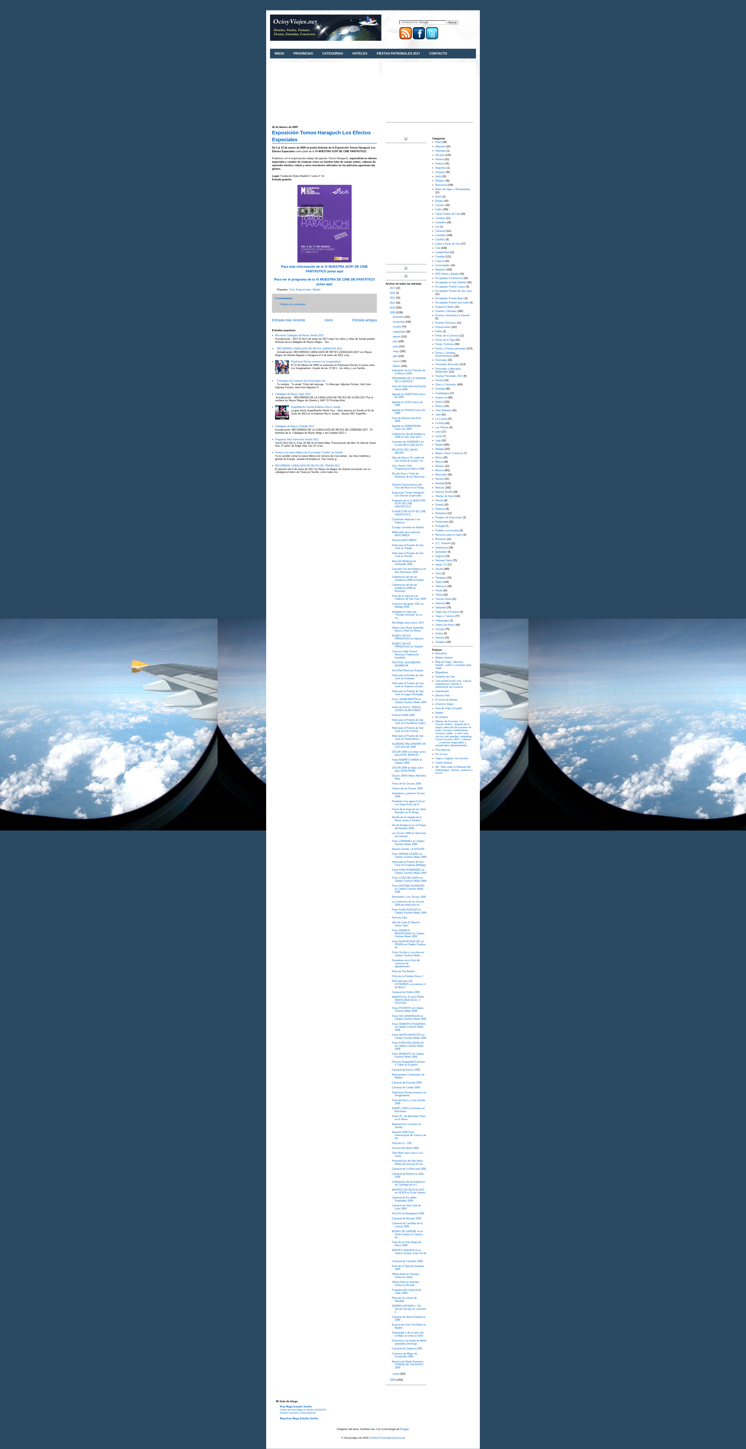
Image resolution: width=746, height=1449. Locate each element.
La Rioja (439, 423)
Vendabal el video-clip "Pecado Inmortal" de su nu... (407, 614)
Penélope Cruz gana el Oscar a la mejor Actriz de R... (408, 803)
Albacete (440, 146)
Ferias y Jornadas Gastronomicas (445, 354)
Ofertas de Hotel (444, 496)
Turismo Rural (443, 599)
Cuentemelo (442, 691)
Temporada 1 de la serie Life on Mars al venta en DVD (408, 1334)
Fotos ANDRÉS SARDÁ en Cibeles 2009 (407, 761)
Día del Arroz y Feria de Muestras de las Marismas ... (408, 476)
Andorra (439, 163)
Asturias (440, 172)
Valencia (440, 603)
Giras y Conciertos (445, 384)
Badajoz (439, 180)
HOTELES (359, 53)
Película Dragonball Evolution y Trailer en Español (408, 1063)
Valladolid (440, 607)
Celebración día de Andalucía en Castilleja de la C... (408, 1183)
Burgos (439, 200)
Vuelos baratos (443, 762)
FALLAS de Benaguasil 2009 (408, 1213)
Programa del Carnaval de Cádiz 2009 (406, 1291)
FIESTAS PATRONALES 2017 (398, 53)
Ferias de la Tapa (445, 339)
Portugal (440, 526)
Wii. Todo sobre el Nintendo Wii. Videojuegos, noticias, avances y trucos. (454, 769)
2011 (393, 302)
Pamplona (441, 513)
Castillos (440, 239)
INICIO (279, 53)
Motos (438, 457)
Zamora (439, 637)
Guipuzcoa (441, 397)
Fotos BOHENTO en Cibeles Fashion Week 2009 (408, 1055)
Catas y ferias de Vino (447, 243)
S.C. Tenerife (442, 543)
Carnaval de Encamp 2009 (407, 1082)
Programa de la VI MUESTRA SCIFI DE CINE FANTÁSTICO (408, 503)
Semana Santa (443, 560)
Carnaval (440, 230)
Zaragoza (440, 641)
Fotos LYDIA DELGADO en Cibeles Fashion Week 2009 (409, 879)
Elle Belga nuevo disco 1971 (408, 622)
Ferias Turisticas (444, 344)
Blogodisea (441, 672)
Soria (438, 573)
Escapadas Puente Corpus (450, 286)
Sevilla (439, 568)
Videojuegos (442, 620)
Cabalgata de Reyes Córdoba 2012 (294, 426)
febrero (397, 366)
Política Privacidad (380, 1437)
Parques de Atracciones (448, 517)
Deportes (440, 269)
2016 (393, 292)
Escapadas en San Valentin (450, 282)
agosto (397, 336)
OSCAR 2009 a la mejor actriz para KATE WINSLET (409, 753)
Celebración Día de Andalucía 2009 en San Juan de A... (408, 436)
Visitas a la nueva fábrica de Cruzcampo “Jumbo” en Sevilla (308, 452)
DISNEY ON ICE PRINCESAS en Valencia (407, 637)
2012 (393, 297)
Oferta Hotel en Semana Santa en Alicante (405, 1283)
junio (396, 346)
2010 (393, 307)
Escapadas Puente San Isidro (452, 302)
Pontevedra (441, 521)
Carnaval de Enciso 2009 (406, 1069)
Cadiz (438, 209)
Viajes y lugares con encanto (451, 758)
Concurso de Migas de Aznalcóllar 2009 (404, 1355)
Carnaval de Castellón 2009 (407, 1261)
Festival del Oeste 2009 (405, 1148)
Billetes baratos (444, 657)
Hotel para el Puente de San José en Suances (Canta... (408, 685)
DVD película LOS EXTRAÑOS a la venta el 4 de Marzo (408, 984)
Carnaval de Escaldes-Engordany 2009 (404, 1199)
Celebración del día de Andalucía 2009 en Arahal (408, 578)
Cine (291, 289)
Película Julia (399, 917)
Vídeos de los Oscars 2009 (407, 788)
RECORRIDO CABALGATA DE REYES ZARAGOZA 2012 (309, 348)
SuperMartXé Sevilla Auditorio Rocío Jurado (315, 407)
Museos (439, 466)
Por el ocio (441, 754)
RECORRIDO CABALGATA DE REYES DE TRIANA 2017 (307, 465)
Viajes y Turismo (444, 616)
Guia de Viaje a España (448, 708)
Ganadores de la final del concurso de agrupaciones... (406, 963)
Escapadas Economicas (449, 278)
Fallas (438, 331)
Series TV (441, 564)
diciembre (398, 316)
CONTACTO (438, 53)
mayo (396, 351)
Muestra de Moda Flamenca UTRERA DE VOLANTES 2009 (408, 1364)
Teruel (438, 590)
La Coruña (441, 418)
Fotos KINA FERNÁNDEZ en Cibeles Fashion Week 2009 (409, 871)
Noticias (439, 487)
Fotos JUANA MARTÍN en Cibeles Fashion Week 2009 (409, 701)
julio (395, 341)
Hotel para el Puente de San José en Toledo (408, 547)
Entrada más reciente (288, 320)
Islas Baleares (443, 410)
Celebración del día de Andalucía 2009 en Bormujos (404, 587)
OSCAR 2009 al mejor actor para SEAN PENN (407, 769)
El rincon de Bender (446, 699)
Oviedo (439, 504)
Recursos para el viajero (449, 534)
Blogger (404, 1429)
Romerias (440, 539)
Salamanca (441, 547)
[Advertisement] (304, 91)
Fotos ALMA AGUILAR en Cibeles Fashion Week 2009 (409, 911)
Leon (438, 431)
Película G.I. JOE (402, 1143)
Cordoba (440, 256)
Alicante (439, 155)
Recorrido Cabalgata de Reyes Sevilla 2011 (299, 335)
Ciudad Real (442, 252)
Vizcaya (439, 629)
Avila (438, 176)
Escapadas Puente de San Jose (453, 290)
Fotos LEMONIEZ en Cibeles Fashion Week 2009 (408, 843)
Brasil (438, 196)
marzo (397, 361)
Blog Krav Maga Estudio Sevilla (299, 1418)
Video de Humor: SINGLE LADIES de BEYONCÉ (406, 709)
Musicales (441, 474)
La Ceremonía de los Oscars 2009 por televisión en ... (408, 903)
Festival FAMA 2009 (403, 715)
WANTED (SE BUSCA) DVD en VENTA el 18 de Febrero (408, 1191)
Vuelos (439, 633)
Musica (439, 470)
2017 (393, 288)
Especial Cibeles (444, 306)
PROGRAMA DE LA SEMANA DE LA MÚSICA (409, 380)
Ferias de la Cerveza (447, 335)
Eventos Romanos (445, 322)
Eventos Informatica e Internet (452, 315)
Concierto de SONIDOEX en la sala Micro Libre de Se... (408, 443)
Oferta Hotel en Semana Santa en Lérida (405, 1276)
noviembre (399, 321)
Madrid (316, 289)
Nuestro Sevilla (443, 491)
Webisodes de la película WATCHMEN (406, 534)
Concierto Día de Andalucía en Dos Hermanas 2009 (409, 570)
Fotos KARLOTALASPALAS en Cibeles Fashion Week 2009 (408, 1045)
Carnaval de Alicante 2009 (406, 1218)
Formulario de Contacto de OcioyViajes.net (301, 380)
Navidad (439, 483)
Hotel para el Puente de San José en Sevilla (408, 555)
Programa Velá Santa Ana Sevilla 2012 (297, 439)
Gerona (439, 380)
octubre (397, 326)
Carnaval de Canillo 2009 (406, 1087)
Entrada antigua (364, 320)
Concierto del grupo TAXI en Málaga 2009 (408, 605)
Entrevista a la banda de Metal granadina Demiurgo (409, 1342)
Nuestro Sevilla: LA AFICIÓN (408, 849)
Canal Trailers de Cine (447, 213)
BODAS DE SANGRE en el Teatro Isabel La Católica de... (407, 1234)
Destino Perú (442, 695)
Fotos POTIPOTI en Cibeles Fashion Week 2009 (408, 1010)
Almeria (439, 159)
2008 (393, 1379)
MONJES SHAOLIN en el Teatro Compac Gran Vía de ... (409, 1253)
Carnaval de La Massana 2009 (409, 1168)
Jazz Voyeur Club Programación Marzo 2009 (408, 467)
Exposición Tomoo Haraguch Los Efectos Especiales (408, 494)
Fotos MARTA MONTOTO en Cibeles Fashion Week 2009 (409, 1036)
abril (395, 356)
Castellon (440, 235)
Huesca (439, 406)
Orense (439, 500)
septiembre (399, 331)
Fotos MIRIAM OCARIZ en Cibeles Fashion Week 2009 (409, 855)
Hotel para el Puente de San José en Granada (408, 677)
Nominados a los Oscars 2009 (409, 896)
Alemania (440, 150)
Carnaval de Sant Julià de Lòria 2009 (406, 1207)
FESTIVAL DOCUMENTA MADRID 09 (406, 664)
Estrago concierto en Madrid (408, 527)
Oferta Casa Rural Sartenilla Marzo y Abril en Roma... (407, 629)
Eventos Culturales (446, 311)
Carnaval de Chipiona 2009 (407, 1348)
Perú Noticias (443, 749)
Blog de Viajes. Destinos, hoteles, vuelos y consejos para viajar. (453, 664)
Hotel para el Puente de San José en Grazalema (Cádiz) (408, 721)
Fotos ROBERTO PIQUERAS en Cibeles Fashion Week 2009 (408, 1026)
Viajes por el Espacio (447, 611)
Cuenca (439, 261)
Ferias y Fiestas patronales (450, 348)
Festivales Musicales (447, 364)
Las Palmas (442, 427)
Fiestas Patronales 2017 (449, 375)
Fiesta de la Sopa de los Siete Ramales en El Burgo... (409, 811)
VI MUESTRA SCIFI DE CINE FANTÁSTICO (409, 513)
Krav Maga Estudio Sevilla (296, 1406)
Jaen (438, 414)
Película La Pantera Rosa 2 (407, 976)
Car (437, 226)
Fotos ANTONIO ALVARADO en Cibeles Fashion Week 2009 (408, 888)
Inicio (329, 320)
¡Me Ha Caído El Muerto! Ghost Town (406, 924)
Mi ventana (441, 717)
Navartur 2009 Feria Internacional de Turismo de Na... (409, 1135)
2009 (393, 312)
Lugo (438, 440)
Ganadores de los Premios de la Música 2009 (408, 372)
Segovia (439, 556)
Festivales (441, 360)
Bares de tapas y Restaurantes (452, 189)
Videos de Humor (445, 624)
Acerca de (399, 1437)
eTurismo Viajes (444, 704)
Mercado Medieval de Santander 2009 (404, 563)
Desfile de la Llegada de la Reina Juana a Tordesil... (407, 819)
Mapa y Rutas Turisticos (449, 453)
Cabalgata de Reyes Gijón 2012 (293, 394)
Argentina (440, 167)
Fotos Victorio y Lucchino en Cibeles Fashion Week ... (408, 954)
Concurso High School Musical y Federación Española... (405, 654)
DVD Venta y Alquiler (447, 273)
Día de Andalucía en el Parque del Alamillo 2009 (409, 827)
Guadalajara (442, 393)
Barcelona (441, 184)
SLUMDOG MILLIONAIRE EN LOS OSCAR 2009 (409, 745)
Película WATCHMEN (404, 540)
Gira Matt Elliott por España (407, 670)
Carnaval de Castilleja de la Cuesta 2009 (407, 1225)
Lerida (438, 436)
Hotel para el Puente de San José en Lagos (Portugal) (408, 693)
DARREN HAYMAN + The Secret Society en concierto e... (409, 1308)
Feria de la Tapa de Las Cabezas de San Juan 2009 (409, 597)
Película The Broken (403, 971)
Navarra (439, 478)
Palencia (440, 508)
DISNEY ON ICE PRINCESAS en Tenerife (407, 645)
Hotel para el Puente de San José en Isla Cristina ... (408, 729)
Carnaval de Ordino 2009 (406, 992)
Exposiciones (303, 289)
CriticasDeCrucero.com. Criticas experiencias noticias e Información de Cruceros (453, 683)
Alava (438, 142)
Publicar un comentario (293, 304)
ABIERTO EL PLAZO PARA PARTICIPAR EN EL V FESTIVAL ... (408, 1000)
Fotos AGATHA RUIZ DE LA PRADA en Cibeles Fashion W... (409, 944)
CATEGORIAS (332, 53)
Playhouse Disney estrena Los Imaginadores (316, 361)
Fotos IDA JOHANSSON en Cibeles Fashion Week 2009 (409, 1018)
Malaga (439, 448)
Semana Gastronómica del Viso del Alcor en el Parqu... (409, 486)
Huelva (439, 401)
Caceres (440, 205)
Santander (441, 551)
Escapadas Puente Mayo (449, 298)
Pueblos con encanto (447, 530)
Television (441, 586)
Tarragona (440, 577)
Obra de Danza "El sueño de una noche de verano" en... (408, 459)
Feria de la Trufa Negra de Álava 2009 (406, 1244)
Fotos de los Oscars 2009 (406, 783)
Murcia (439, 461)
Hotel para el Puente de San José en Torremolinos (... (408, 737)
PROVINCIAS (303, 53)
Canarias (440, 218)
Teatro (438, 581)
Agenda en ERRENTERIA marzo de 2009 (406, 428)
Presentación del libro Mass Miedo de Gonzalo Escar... (408, 1162)
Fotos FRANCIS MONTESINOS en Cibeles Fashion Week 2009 (408, 933)
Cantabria (440, 222)
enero (396, 1373)
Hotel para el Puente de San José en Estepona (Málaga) (409, 863)
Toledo (439, 594)
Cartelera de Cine (445, 676)
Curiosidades (442, 265)
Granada (440, 388)
